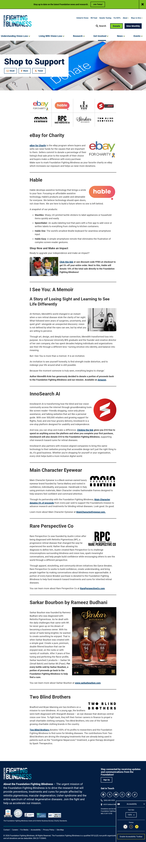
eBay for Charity (38, 145)
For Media (24, 830)
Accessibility (36, 830)
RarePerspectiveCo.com (92, 588)
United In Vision (82, 18)
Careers (15, 830)
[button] (101, 26)
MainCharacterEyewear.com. (91, 512)
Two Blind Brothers (40, 729)
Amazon (102, 379)
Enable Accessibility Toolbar (131, 837)
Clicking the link (85, 430)
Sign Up (106, 780)
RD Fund (94, 18)
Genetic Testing (105, 18)
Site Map (60, 830)
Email (12, 71)
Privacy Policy (48, 830)
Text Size (131, 810)
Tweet (40, 71)
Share (25, 71)
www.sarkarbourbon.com (88, 683)
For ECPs (117, 18)
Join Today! (97, 4)
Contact (6, 830)
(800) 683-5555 (109, 800)
